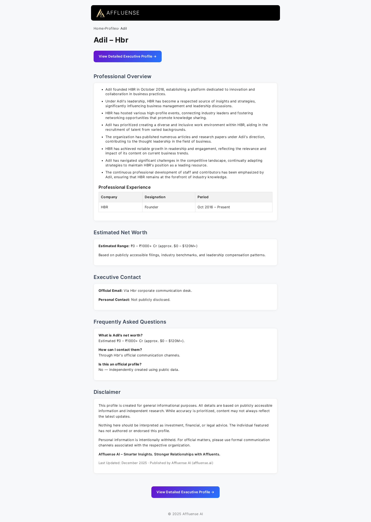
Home (99, 28)
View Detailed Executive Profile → (128, 56)
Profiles (111, 28)
